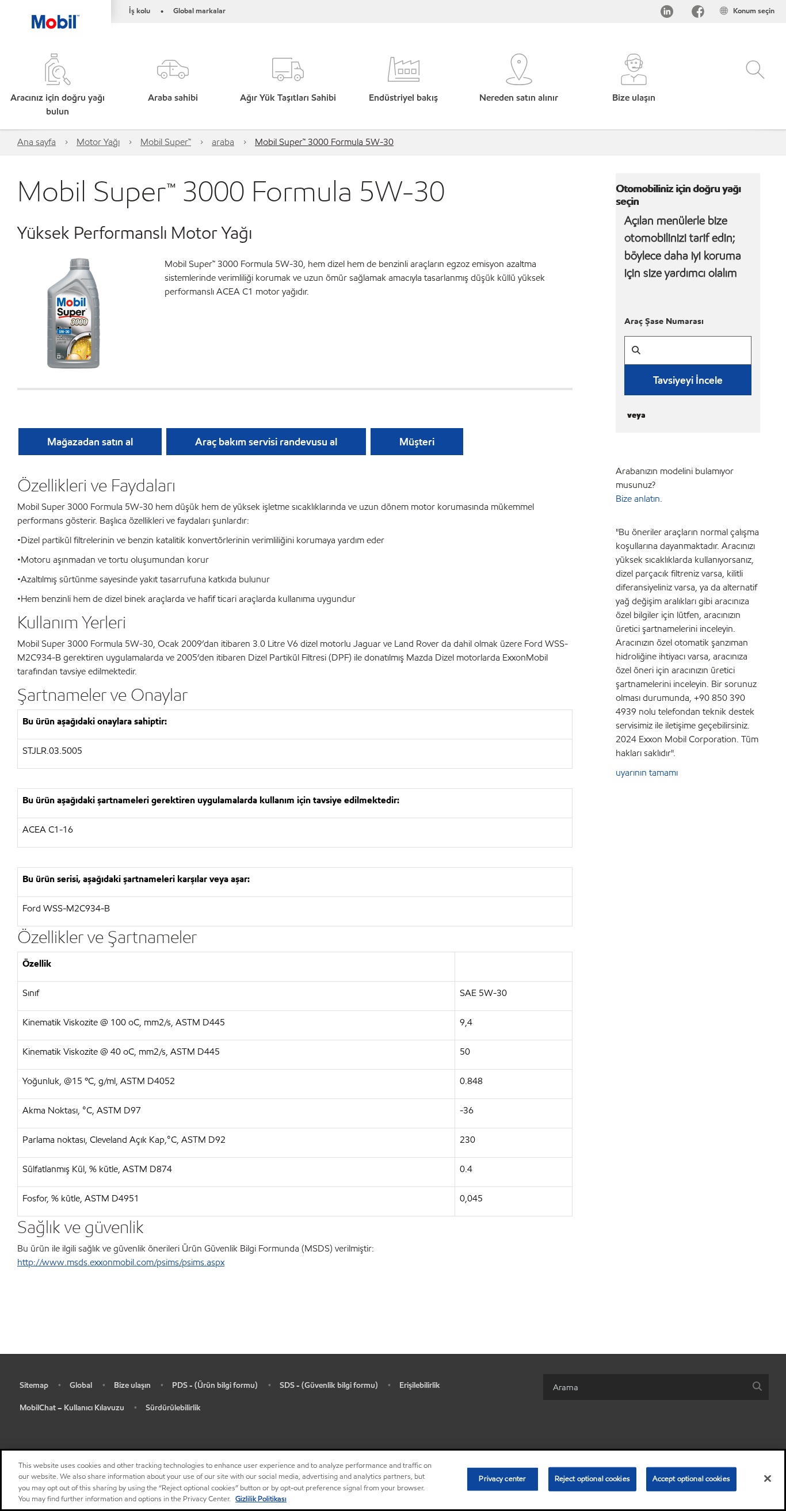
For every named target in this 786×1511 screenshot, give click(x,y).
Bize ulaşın (132, 1385)
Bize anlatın (638, 499)
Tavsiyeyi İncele (688, 380)
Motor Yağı (98, 142)
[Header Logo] (55, 14)
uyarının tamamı (647, 772)
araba (223, 142)
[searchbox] (644, 1387)
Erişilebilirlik (419, 1385)
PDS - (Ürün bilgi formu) (215, 1385)
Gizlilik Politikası (261, 1499)
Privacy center (502, 1479)
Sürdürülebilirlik (173, 1407)
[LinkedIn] (667, 13)
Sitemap (34, 1385)
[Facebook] (698, 13)
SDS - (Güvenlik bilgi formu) (329, 1385)
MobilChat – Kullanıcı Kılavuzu (72, 1407)
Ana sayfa (36, 142)
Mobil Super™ (165, 142)
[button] (172, 86)
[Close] (767, 1478)
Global (81, 1385)
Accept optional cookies (691, 1479)
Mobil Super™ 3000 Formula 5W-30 (324, 142)
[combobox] (656, 1387)
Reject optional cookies (592, 1479)
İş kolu (139, 11)
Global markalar (199, 11)
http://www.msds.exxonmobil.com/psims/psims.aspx (120, 1262)
